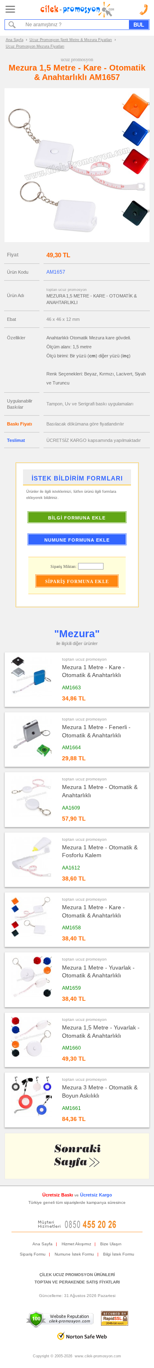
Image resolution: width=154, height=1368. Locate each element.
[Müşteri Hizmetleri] (77, 1226)
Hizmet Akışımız (76, 1244)
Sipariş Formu (33, 1254)
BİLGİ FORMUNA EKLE (77, 517)
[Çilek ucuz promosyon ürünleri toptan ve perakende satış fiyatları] (77, 16)
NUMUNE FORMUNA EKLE (77, 540)
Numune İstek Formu (74, 1254)
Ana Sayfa (14, 40)
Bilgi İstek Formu (118, 1254)
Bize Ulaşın (111, 1244)
